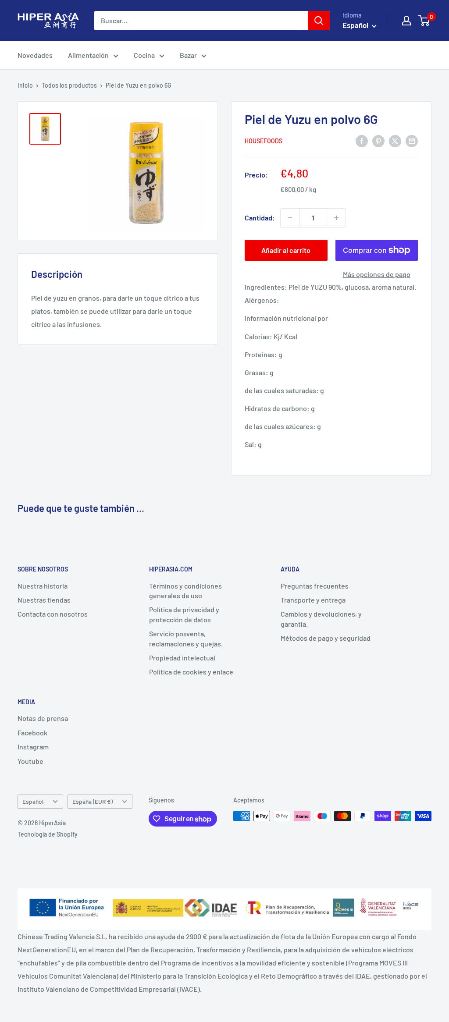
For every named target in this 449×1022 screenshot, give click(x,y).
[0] (424, 20)
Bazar (188, 55)
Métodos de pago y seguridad (326, 638)
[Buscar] (319, 20)
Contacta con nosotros (53, 614)
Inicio (25, 85)
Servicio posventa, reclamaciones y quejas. (186, 638)
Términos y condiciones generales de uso (185, 591)
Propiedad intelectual (182, 657)
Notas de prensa (43, 718)
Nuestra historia (43, 586)
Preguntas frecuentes (315, 586)
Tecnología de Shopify (48, 834)
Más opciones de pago (376, 274)
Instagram (33, 746)
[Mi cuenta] (406, 20)
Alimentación (88, 55)
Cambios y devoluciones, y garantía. (321, 619)
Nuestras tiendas (44, 600)
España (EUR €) (92, 801)
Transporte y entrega (313, 600)
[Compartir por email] (412, 140)
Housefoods (263, 141)
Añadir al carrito (285, 250)
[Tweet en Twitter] (395, 140)
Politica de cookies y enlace (191, 671)
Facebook (32, 732)
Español (32, 801)
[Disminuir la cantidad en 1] (290, 218)
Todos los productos (69, 85)
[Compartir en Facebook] (362, 140)
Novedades (35, 55)
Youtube (30, 761)
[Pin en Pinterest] (378, 140)
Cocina (144, 55)
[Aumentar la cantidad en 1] (336, 218)
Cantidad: (260, 217)
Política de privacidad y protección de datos (184, 614)
